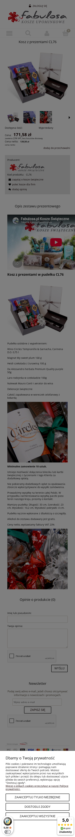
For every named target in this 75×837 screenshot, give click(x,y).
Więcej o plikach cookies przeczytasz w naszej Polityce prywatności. (37, 787)
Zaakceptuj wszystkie (37, 816)
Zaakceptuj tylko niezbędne (37, 797)
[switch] (8, 832)
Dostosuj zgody (38, 806)
